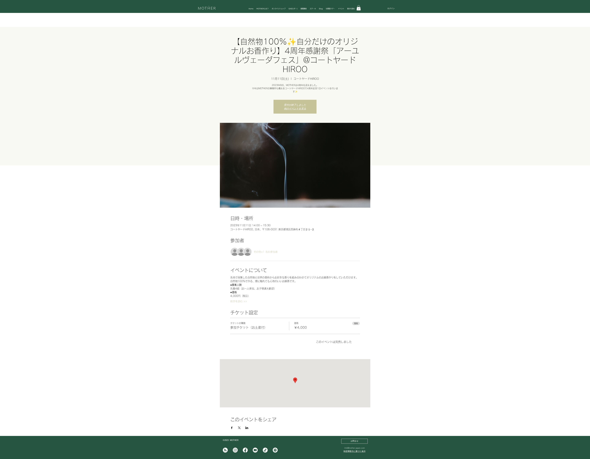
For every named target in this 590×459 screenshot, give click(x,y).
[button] (358, 7)
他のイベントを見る (295, 108)
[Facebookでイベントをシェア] (231, 428)
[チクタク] (265, 450)
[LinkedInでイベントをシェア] (246, 428)
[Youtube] (255, 450)
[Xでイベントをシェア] (239, 428)
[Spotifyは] (275, 450)
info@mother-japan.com (354, 448)
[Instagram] (235, 450)
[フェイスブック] (245, 450)
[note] (225, 450)
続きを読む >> (238, 301)
